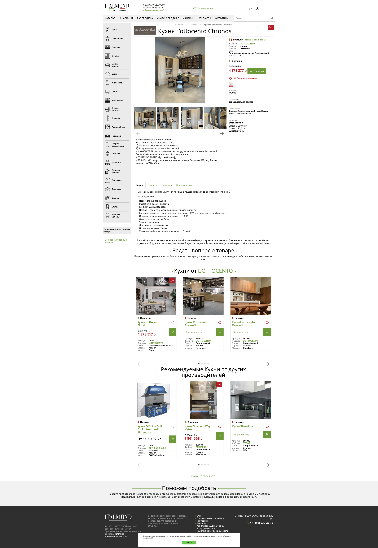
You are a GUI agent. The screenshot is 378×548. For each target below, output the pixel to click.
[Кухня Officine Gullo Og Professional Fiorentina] (156, 400)
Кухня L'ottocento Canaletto (243, 324)
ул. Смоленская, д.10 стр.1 (153, 10)
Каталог (110, 18)
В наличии (126, 18)
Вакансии (201, 523)
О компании (222, 18)
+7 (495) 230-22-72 (153, 5)
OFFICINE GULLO (157, 448)
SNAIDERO (201, 447)
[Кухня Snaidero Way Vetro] (203, 400)
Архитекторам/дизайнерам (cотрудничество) (210, 527)
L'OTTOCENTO (247, 44)
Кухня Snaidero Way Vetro (198, 428)
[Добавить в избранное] (172, 322)
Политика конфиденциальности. (116, 535)
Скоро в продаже (168, 18)
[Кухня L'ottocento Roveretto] (203, 296)
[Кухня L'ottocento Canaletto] (250, 296)
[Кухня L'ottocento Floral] (156, 296)
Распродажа (145, 18)
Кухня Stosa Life (242, 426)
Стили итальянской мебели (210, 518)
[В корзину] (172, 332)
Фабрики (188, 18)
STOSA (246, 443)
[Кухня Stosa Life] (250, 400)
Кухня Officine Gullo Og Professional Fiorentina (150, 429)
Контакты (204, 18)
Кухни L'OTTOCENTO (203, 476)
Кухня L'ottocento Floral (148, 324)
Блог (199, 515)
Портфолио (202, 520)
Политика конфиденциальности (212, 531)
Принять (189, 542)
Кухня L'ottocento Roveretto (196, 324)
